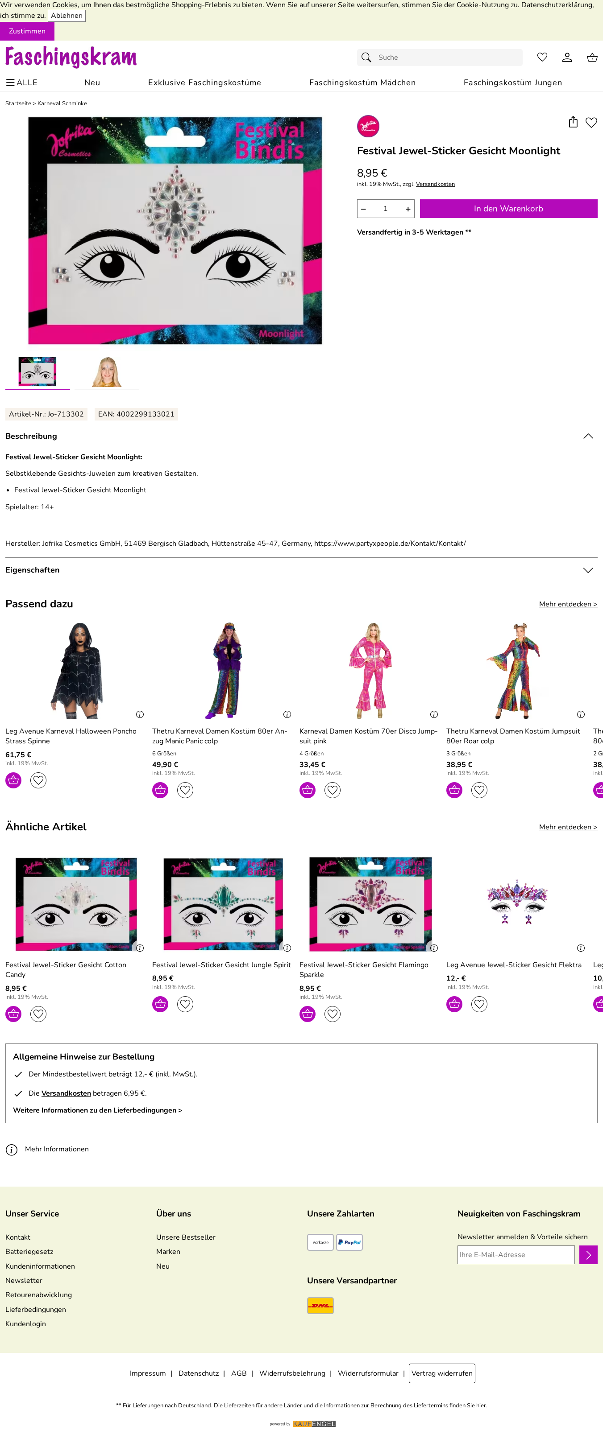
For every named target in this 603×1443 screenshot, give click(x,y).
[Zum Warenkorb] (592, 57)
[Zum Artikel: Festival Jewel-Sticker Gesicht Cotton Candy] (76, 904)
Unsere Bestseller (186, 1237)
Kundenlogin (25, 1324)
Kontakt (17, 1237)
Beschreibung (31, 436)
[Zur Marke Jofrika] (368, 126)
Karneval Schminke (62, 103)
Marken (168, 1252)
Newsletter (23, 1281)
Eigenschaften (32, 570)
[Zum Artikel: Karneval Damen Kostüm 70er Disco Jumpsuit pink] (370, 671)
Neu (163, 1266)
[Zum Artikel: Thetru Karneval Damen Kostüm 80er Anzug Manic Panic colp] (223, 671)
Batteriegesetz (29, 1252)
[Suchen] (368, 57)
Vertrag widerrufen (442, 1373)
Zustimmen (27, 31)
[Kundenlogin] (567, 57)
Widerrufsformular (368, 1373)
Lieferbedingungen (35, 1310)
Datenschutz (199, 1373)
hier (481, 1406)
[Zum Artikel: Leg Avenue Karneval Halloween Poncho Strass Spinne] (76, 671)
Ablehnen (67, 16)
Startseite (18, 103)
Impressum (148, 1373)
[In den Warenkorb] (13, 780)
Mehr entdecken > (568, 604)
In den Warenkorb (508, 208)
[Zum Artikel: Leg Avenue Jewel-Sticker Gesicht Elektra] (517, 904)
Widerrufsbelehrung (292, 1373)
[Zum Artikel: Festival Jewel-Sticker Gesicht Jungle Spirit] (223, 904)
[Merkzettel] (542, 57)
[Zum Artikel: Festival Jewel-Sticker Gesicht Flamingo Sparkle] (370, 904)
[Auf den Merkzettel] (591, 123)
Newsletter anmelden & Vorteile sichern (522, 1237)
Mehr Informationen (57, 1149)
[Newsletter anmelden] (588, 1254)
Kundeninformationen (40, 1266)
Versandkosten (435, 184)
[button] (573, 123)
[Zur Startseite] (79, 57)
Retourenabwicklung (38, 1295)
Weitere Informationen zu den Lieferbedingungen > (98, 1110)
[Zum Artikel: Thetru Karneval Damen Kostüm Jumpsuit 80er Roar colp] (517, 671)
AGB (239, 1373)
